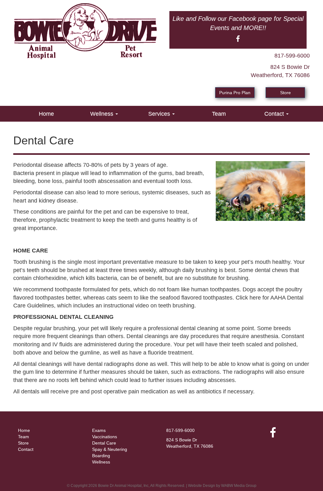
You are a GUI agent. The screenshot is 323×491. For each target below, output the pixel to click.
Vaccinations (104, 436)
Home (46, 114)
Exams (99, 430)
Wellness (102, 114)
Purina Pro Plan (234, 92)
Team (219, 114)
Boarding (101, 455)
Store (285, 92)
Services (160, 114)
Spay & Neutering (109, 449)
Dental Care (104, 443)
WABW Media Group (238, 485)
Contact (274, 114)
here (255, 297)
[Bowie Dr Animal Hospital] (85, 31)
